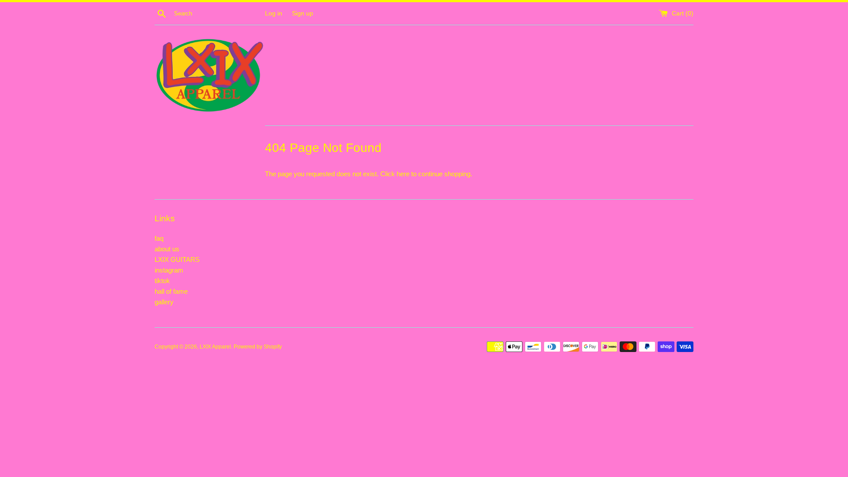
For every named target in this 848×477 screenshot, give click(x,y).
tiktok (162, 280)
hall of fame (171, 291)
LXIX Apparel (215, 347)
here (403, 174)
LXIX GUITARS (177, 259)
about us (167, 249)
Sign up (302, 13)
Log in (273, 13)
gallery (164, 302)
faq (159, 238)
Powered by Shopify (258, 347)
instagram (169, 270)
